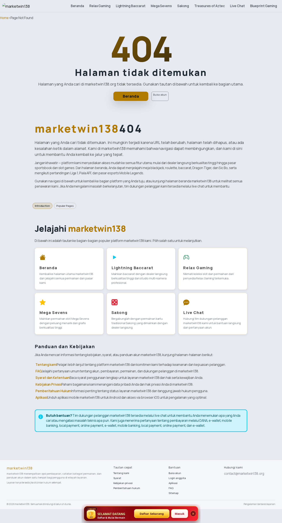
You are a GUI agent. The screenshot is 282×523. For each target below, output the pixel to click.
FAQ (38, 371)
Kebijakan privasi (123, 483)
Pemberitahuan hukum (126, 488)
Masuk (179, 514)
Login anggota (177, 478)
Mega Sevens (161, 6)
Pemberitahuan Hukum (53, 391)
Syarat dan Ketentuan (52, 377)
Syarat (117, 478)
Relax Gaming (99, 6)
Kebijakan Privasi (48, 384)
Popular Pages (65, 206)
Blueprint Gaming (263, 6)
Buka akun (160, 94)
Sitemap (173, 493)
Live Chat (237, 6)
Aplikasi (41, 397)
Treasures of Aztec (209, 6)
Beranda (77, 6)
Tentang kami (46, 364)
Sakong (183, 6)
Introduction (42, 206)
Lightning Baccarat (130, 6)
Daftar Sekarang (152, 514)
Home (4, 18)
